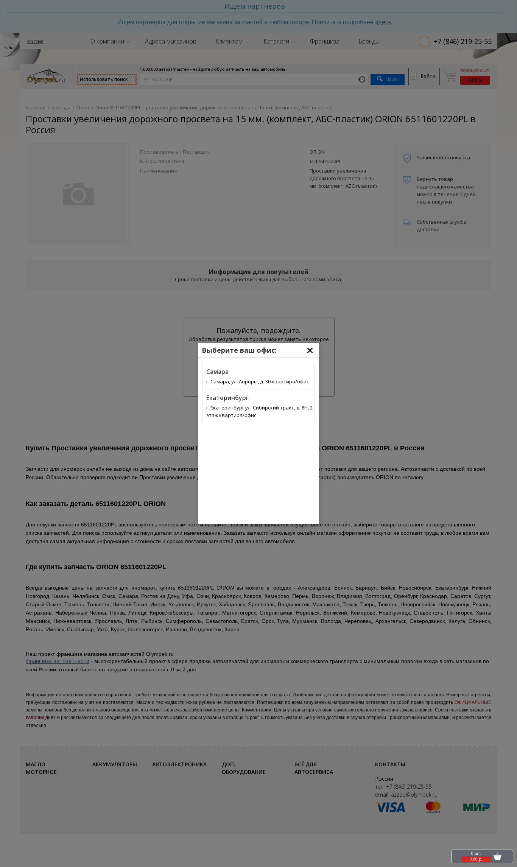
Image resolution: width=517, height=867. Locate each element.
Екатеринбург (227, 398)
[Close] (310, 350)
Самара (217, 371)
